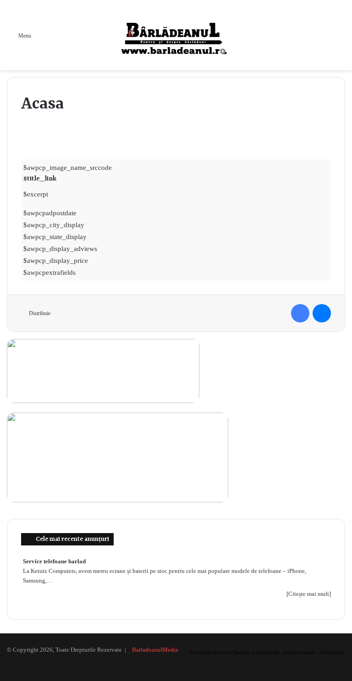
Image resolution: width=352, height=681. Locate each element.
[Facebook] (300, 313)
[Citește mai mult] (308, 593)
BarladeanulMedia (155, 649)
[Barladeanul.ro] (176, 35)
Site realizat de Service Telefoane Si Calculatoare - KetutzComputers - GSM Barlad (266, 652)
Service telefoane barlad (54, 561)
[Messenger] (322, 313)
